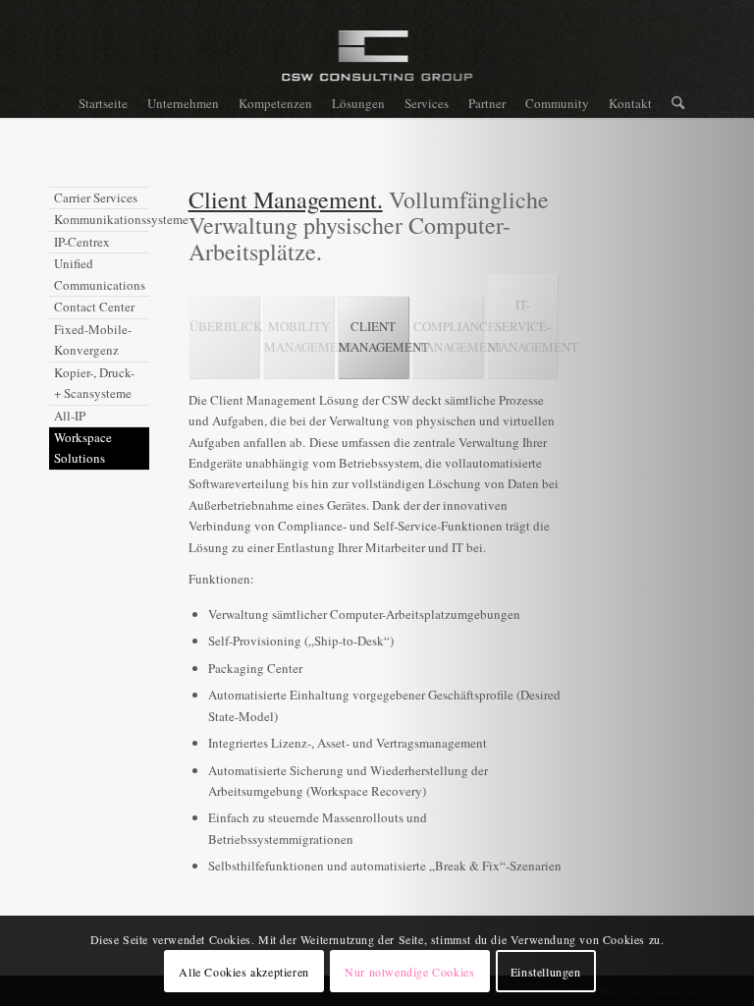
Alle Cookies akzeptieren (243, 971)
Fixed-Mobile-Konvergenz (93, 339)
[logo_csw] (377, 64)
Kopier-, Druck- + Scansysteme (94, 382)
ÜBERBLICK (224, 326)
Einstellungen (546, 971)
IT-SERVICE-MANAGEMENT (523, 326)
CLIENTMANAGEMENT (374, 336)
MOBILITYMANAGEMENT (299, 336)
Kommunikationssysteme (101, 219)
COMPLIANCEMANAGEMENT (448, 336)
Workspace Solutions (83, 447)
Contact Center (94, 306)
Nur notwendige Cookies (409, 971)
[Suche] (673, 103)
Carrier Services (95, 197)
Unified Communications (99, 273)
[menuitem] (103, 103)
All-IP (69, 415)
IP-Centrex (82, 242)
